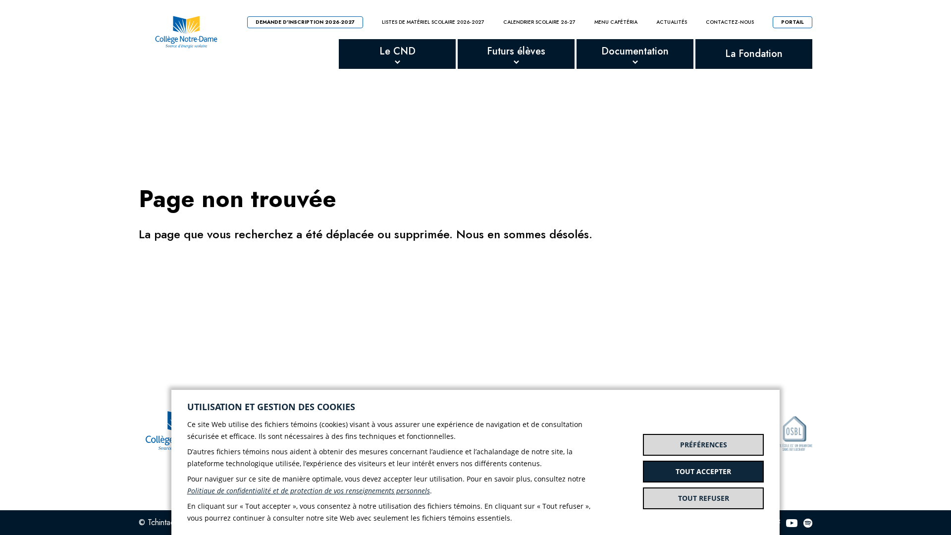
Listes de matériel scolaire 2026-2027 (433, 22)
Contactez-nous (730, 22)
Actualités (671, 22)
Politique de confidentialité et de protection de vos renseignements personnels (308, 490)
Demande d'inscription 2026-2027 (305, 22)
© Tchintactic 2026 (171, 522)
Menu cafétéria (615, 22)
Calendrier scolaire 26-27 (539, 22)
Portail (792, 22)
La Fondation (754, 54)
